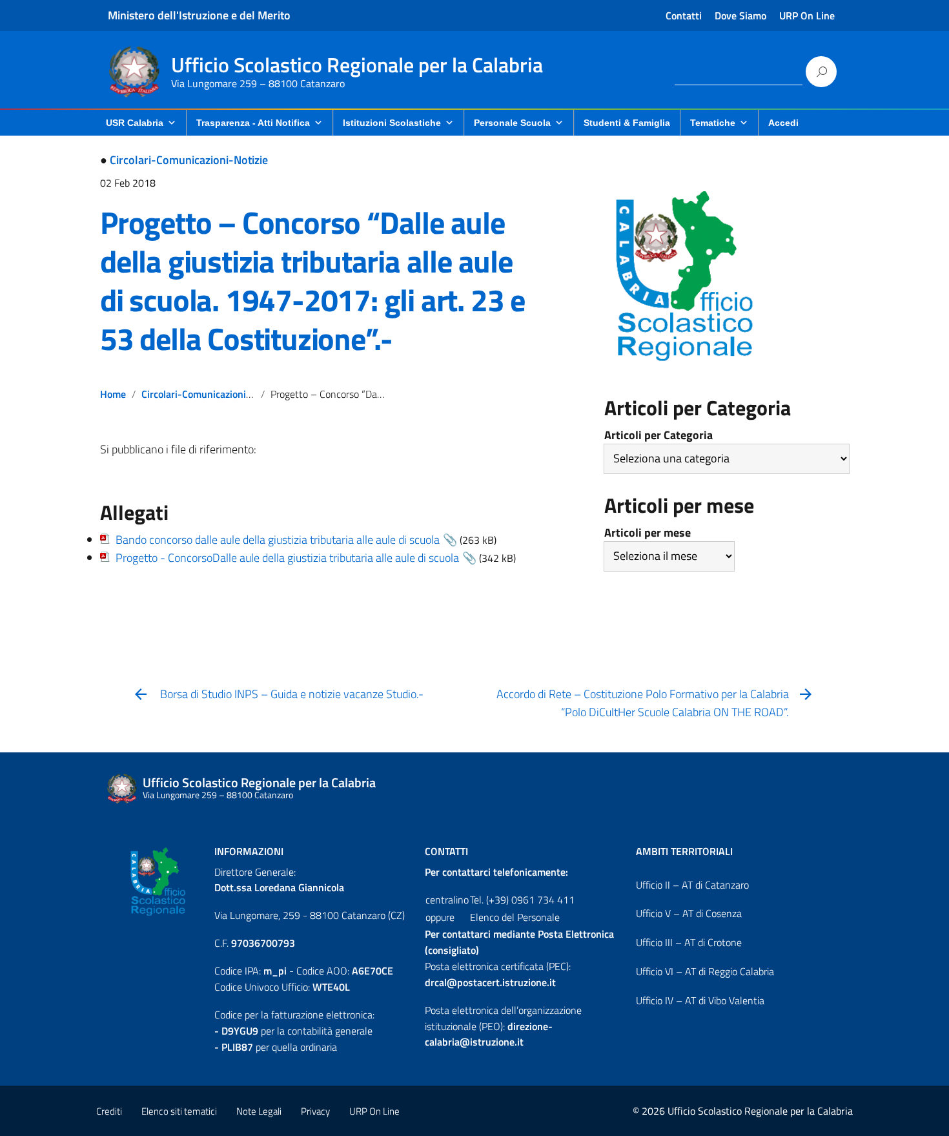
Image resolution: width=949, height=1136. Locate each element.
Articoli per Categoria (658, 435)
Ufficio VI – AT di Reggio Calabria (705, 971)
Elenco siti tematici (179, 1111)
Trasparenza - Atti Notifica (253, 123)
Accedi (783, 123)
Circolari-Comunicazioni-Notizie (189, 160)
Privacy (315, 1111)
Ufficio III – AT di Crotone (689, 942)
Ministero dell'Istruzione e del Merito (199, 15)
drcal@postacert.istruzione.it (490, 982)
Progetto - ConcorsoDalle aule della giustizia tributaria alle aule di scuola (287, 557)
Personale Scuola (512, 123)
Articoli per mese (647, 532)
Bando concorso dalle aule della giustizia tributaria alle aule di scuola (278, 539)
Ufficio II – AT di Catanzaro (692, 885)
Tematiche (712, 123)
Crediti (109, 1111)
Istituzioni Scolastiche (392, 123)
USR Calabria (134, 123)
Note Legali (258, 1111)
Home (113, 394)
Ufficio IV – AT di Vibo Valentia (700, 1000)
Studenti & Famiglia (627, 123)
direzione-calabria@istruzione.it (489, 1034)
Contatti (684, 15)
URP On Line (807, 15)
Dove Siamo (740, 15)
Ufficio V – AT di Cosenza (689, 913)
